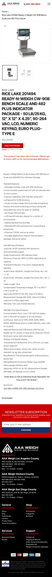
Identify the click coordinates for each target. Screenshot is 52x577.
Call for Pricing (12, 146)
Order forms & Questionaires (37, 542)
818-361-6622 (19, 464)
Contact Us (30, 537)
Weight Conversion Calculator (37, 547)
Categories (30, 514)
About (4, 511)
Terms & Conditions (9, 523)
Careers (5, 518)
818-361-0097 (7, 466)
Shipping (4, 149)
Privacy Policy (7, 521)
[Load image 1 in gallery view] (9, 72)
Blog (3, 514)
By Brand (29, 516)
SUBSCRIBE (26, 430)
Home (4, 11)
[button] (48, 3)
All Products (30, 511)
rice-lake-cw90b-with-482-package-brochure (24, 388)
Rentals (4, 540)
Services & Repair (8, 537)
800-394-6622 (33, 4)
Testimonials (6, 516)
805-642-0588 (19, 479)
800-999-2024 (7, 479)
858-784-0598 (7, 495)
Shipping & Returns (33, 540)
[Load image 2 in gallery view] (26, 72)
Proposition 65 (31, 544)
